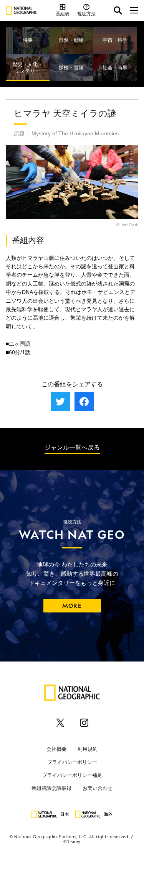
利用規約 (88, 749)
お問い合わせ (98, 788)
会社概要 (56, 749)
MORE (72, 605)
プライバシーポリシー (72, 762)
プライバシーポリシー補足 (72, 775)
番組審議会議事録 (51, 788)
